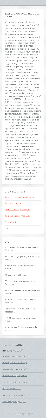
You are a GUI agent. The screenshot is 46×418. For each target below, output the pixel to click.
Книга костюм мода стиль (11, 389)
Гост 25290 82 (10, 229)
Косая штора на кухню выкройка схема (19, 197)
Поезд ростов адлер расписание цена (16, 382)
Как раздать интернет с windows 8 (14, 369)
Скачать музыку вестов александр (14, 363)
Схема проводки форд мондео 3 (14, 402)
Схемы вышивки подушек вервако (17, 210)
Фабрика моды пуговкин (14, 204)
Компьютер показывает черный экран (18, 216)
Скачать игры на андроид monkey (14, 376)
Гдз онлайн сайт (10, 222)
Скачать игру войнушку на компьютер (16, 356)
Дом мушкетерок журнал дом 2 (13, 395)
